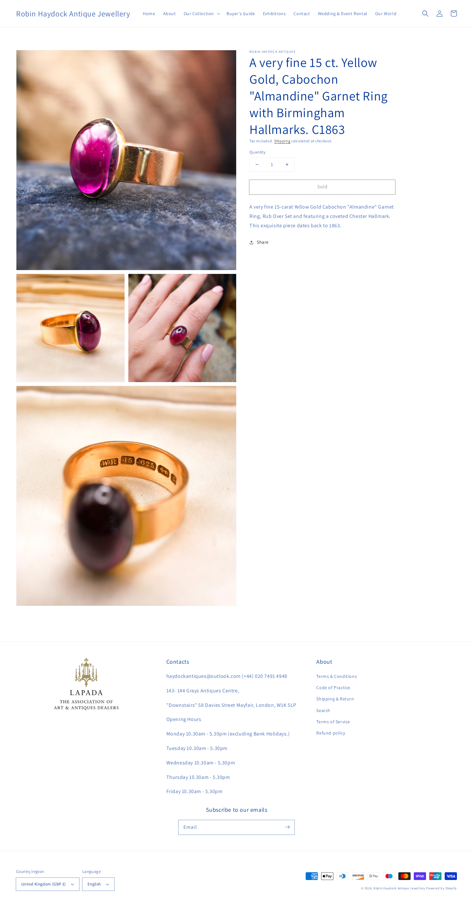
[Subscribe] (287, 827)
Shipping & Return (335, 699)
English (94, 884)
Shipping (282, 140)
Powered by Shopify (441, 888)
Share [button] (263, 242)
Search (323, 710)
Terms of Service (333, 722)
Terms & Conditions (336, 676)
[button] (201, 13)
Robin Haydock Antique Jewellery (399, 888)
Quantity (257, 152)
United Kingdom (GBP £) (43, 884)
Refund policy (330, 733)
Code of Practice (333, 687)
